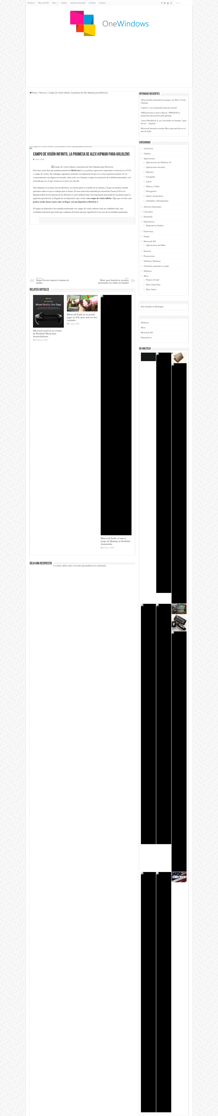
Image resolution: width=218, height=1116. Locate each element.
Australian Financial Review (113, 191)
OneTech (92, 3)
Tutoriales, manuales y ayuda (156, 266)
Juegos (147, 236)
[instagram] (171, 3)
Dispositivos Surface (155, 225)
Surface (64, 3)
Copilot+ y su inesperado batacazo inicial (159, 108)
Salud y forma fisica (154, 196)
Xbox (146, 276)
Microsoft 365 (43, 3)
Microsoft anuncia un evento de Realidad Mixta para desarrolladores (47, 333)
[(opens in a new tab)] (163, 724)
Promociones (149, 256)
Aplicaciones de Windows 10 (158, 162)
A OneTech (148, 148)
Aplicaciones (149, 158)
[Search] (190, 2)
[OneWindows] (109, 23)
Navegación (151, 191)
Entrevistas (148, 231)
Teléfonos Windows (152, 261)
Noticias (42, 92)
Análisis (147, 153)
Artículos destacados (78, 3)
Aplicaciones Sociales (155, 167)
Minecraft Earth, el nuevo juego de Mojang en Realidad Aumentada (115, 541)
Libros (149, 181)
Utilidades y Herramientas (157, 201)
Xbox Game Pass (153, 284)
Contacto (102, 3)
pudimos (90, 170)
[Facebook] (162, 3)
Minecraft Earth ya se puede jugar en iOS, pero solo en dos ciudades (82, 317)
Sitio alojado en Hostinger (152, 306)
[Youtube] (168, 3)
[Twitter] (164, 3)
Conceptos (148, 212)
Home (34, 92)
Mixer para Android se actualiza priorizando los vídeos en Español (113, 280)
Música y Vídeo (153, 186)
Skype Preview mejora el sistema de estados (52, 280)
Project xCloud (152, 280)
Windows (31, 3)
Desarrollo (148, 216)
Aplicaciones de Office (156, 245)
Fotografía (150, 177)
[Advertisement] (109, 61)
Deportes (150, 172)
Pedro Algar (40, 159)
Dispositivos (149, 221)
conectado (76, 565)
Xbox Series (151, 289)
